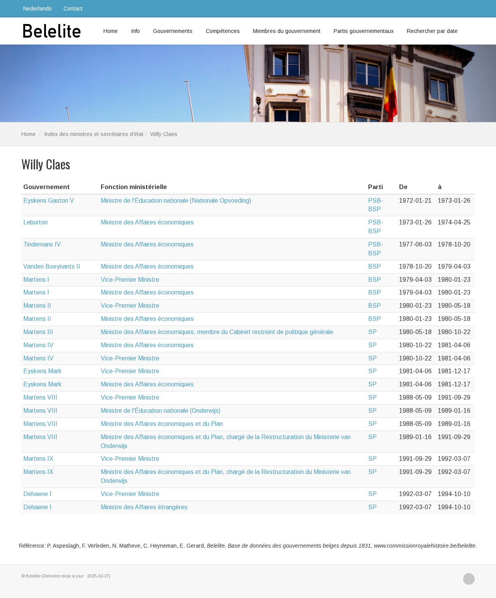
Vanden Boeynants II (51, 266)
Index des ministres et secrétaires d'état (93, 134)
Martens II (37, 305)
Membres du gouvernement (286, 31)
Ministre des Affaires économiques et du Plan (162, 423)
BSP (374, 266)
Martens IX (38, 458)
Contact (73, 8)
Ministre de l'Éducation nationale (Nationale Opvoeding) (176, 200)
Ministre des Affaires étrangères (144, 507)
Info (135, 31)
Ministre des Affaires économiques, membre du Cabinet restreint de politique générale (217, 332)
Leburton (35, 222)
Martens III (38, 332)
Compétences (223, 31)
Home (110, 31)
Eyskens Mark (42, 371)
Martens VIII (40, 397)
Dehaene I (37, 494)
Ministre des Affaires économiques (147, 222)
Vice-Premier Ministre (130, 279)
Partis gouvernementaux (364, 31)
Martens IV (38, 345)
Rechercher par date (432, 31)
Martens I (36, 279)
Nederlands (37, 8)
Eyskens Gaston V (48, 200)
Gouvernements (173, 31)
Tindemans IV (42, 244)
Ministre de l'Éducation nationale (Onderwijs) (160, 410)
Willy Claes (163, 134)
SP (372, 332)
